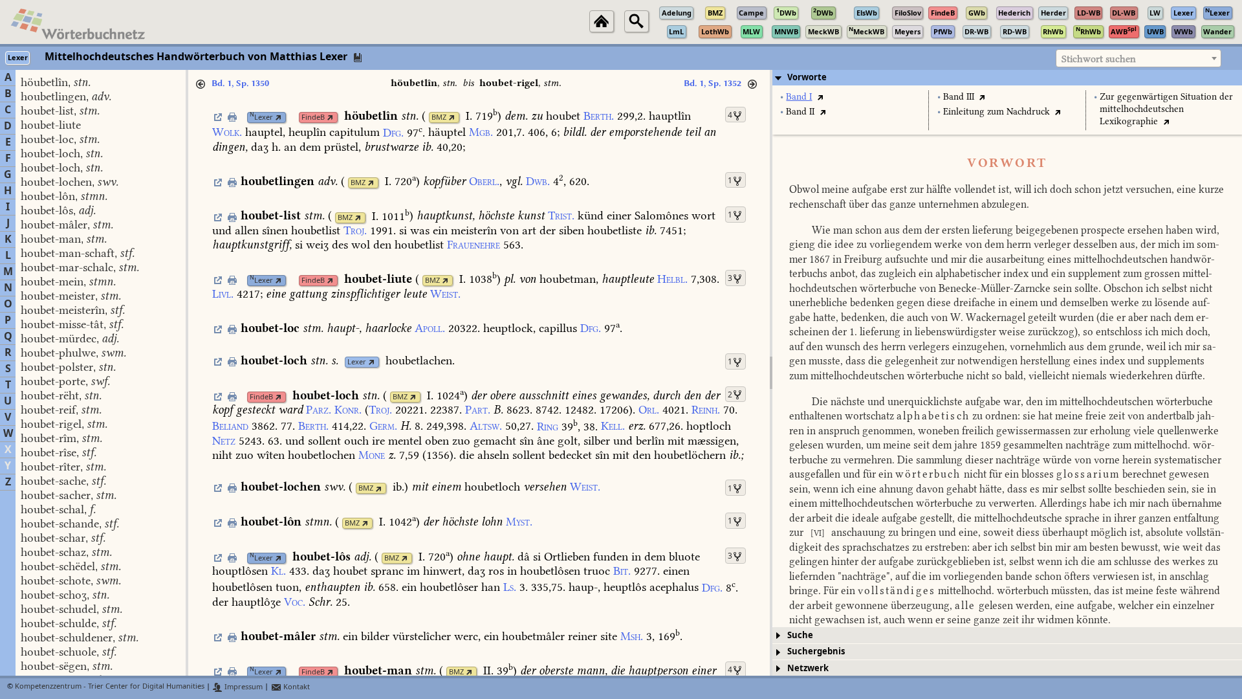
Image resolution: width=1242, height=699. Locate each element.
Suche (800, 635)
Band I (799, 96)
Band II (800, 111)
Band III (958, 96)
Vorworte (807, 77)
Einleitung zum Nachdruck (996, 111)
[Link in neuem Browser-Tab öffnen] (278, 117)
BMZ (438, 117)
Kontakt (295, 687)
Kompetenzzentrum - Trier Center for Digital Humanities (109, 687)
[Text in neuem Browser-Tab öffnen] (819, 96)
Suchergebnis (816, 651)
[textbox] (1138, 59)
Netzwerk (808, 668)
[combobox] (1138, 58)
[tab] (1007, 77)
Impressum (243, 687)
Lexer (261, 117)
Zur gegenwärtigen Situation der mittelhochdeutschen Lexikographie (1166, 109)
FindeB (313, 117)
